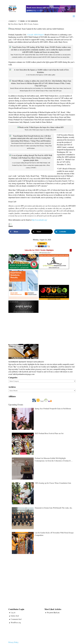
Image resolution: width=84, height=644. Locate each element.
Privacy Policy (13, 642)
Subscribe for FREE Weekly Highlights (39, 250)
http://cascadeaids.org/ (39, 220)
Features (35, 24)
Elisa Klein (14, 24)
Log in (13, 612)
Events (30, 24)
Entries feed (15, 616)
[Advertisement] (24, 328)
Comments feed (16, 619)
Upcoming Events (15, 404)
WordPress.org (16, 622)
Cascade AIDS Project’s (35, 34)
